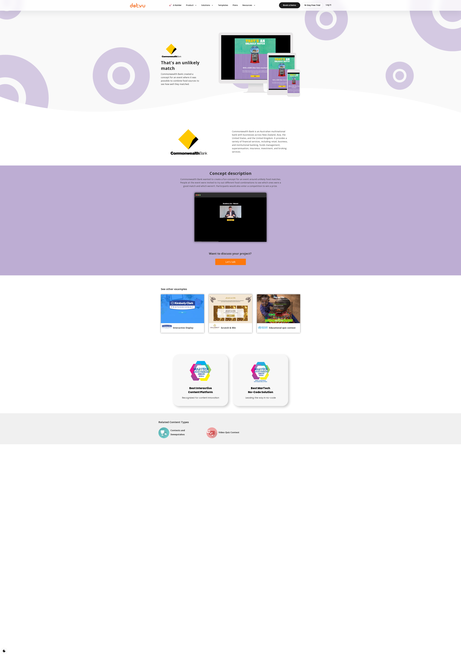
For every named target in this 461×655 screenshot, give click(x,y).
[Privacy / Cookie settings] (4, 651)
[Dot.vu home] (138, 5)
